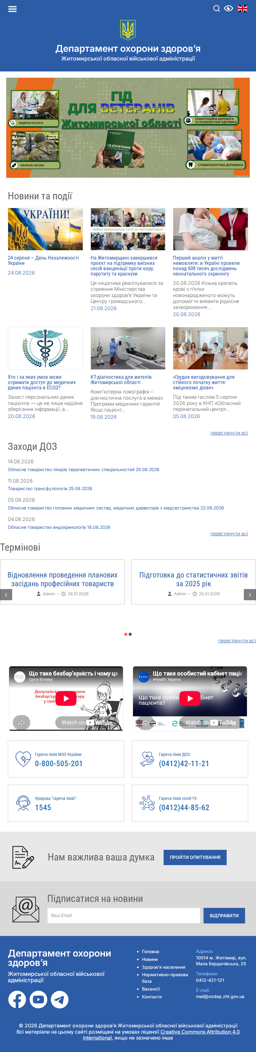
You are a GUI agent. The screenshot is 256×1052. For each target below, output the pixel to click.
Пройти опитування (195, 857)
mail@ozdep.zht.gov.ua (220, 996)
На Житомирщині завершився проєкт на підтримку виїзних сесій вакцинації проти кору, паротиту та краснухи (124, 266)
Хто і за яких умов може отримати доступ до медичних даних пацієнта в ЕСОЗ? (42, 382)
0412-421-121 (210, 980)
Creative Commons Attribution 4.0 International (161, 1035)
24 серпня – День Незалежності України (43, 260)
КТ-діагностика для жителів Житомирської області (121, 379)
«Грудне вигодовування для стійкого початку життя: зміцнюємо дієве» (203, 382)
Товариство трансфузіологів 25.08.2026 (50, 488)
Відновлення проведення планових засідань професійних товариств (62, 579)
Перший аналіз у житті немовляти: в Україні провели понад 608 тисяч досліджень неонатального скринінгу (206, 266)
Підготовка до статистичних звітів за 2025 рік (193, 579)
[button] (125, 634)
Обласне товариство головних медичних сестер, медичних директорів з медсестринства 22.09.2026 (116, 507)
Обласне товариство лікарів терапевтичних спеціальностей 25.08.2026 (84, 469)
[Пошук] (216, 8)
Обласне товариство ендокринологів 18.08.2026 (59, 527)
